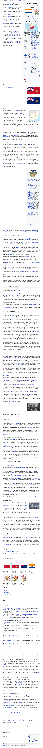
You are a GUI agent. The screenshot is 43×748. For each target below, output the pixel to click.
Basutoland (6, 590)
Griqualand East (31, 206)
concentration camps (30, 394)
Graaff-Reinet (31, 188)
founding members (13, 19)
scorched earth (29, 392)
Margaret (34, 511)
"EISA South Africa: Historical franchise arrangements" (14, 654)
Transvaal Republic (7, 357)
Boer (38, 160)
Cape (6, 10)
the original (36, 611)
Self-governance (27, 64)
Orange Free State (7, 14)
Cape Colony (27, 75)
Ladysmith (16, 384)
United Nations (14, 516)
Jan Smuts (33, 238)
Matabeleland (13, 445)
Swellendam (32, 187)
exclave (38, 526)
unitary (12, 290)
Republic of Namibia (22, 467)
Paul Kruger (17, 364)
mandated (14, 20)
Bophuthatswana (31, 219)
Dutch (36, 5)
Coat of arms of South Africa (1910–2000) (34, 560)
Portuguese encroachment (14, 474)
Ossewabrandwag (35, 242)
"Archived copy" (7, 702)
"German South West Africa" (9, 705)
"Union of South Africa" (8, 617)
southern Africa (5, 318)
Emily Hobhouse (6, 375)
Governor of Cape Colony (15, 295)
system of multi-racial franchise (17, 478)
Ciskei (31, 222)
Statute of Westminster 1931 (13, 35)
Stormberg (30, 385)
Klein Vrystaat (31, 214)
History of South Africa (15, 734)
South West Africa (36, 31)
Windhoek (35, 138)
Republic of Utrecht (31, 204)
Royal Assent (9, 155)
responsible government (7, 443)
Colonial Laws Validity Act (8, 537)
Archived (4, 609)
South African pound (34, 70)
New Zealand (15, 30)
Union (25, 63)
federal (18, 290)
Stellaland (30, 211)
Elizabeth (30, 511)
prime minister (24, 160)
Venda (31, 221)
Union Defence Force (25, 553)
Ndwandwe (30, 186)
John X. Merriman (32, 271)
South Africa (37, 75)
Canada (6, 30)
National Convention (8, 421)
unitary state (17, 110)
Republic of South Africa (13, 7)
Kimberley (20, 384)
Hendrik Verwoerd (35, 57)
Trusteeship (36, 517)
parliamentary (36, 41)
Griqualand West (31, 207)
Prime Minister (26, 55)
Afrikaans (36, 6)
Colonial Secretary (30, 380)
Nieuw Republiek (31, 213)
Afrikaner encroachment (30, 474)
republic (8, 42)
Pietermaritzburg (34, 38)
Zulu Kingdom (31, 195)
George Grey (6, 295)
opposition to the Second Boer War (16, 373)
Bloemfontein (33, 37)
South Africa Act (7, 267)
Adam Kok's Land (31, 196)
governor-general (25, 159)
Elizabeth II (33, 50)
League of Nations (35, 34)
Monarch (25, 46)
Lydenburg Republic (31, 205)
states (35, 169)
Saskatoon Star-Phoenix (7, 648)
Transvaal (12, 10)
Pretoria (32, 36)
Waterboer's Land (31, 194)
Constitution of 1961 (6, 434)
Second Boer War (10, 354)
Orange (14, 484)
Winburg (30, 197)
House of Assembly (35, 60)
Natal (9, 10)
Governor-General (27, 51)
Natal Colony (27, 76)
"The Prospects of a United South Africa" (20, 720)
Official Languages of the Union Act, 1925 (30, 231)
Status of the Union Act (22, 150)
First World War (17, 502)
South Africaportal (33, 224)
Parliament (33, 58)
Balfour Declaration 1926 (25, 537)
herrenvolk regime (36, 44)
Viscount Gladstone (35, 53)
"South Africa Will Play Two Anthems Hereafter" (12, 608)
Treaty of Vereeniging (19, 399)
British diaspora (18, 163)
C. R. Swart (34, 54)
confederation (10, 328)
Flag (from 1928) (28, 14)
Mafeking (25, 384)
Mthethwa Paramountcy (31, 185)
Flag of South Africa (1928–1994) (21, 560)
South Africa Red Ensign (11, 560)
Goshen (31, 212)
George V (33, 47)
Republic (26, 65)
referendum (17, 247)
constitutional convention (19, 421)
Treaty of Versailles (14, 18)
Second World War (13, 242)
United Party (27, 238)
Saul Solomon (29, 337)
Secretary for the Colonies (25, 313)
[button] (5, 6)
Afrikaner (4, 163)
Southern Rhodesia (14, 439)
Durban (37, 421)
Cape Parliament (12, 472)
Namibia (32, 81)
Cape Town (33, 35)
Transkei (30, 218)
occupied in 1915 (35, 32)
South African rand (35, 72)
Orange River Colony (28, 76)
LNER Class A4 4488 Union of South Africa (19, 0)
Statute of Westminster (19, 146)
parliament (14, 114)
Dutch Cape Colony (31, 183)
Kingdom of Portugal (35, 479)
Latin (36, 15)
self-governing (16, 31)
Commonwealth (27, 239)
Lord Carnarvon (33, 313)
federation (5, 112)
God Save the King (30, 18)
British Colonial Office (8, 307)
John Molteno (5, 320)
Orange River (18, 10)
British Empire (11, 32)
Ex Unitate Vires (32, 15)
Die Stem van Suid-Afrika (29, 20)
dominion (4, 32)
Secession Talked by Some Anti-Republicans (12, 646)
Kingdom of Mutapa (31, 180)
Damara (8, 487)
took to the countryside (25, 391)
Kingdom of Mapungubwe (31, 179)
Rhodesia (30, 427)
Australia (9, 30)
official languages (33, 230)
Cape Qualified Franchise (17, 268)
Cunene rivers (20, 484)
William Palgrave (33, 483)
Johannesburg (34, 40)
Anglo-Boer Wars (35, 347)
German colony (20, 496)
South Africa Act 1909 (11, 87)
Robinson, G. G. (7, 720)
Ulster (4, 448)
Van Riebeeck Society (6, 664)
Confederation (13, 315)
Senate (33, 59)
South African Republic (15, 13)
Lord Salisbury (8, 380)
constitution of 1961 (12, 41)
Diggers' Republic (31, 208)
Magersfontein (23, 385)
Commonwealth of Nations (34, 262)
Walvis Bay (12, 491)
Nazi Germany (15, 243)
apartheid (8, 262)
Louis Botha (34, 56)
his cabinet (20, 380)
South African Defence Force (12, 555)
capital (22, 131)
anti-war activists (33, 373)
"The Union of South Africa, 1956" (22, 611)
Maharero (28, 471)
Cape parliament (35, 333)
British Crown (19, 144)
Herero (33, 471)
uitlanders (34, 359)
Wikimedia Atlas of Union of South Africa (11, 712)
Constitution (27, 256)
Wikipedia (15, 743)
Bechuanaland (6, 592)
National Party (9, 241)
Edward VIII (34, 48)
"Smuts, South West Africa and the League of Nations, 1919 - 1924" (24, 695)
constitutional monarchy (35, 42)
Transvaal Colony (28, 77)
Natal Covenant (10, 254)
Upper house (27, 59)
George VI (33, 49)
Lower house (27, 60)
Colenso (18, 385)
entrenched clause (7, 230)
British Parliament (21, 536)
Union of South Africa (30, 217)
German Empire (7, 481)
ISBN (14, 651)
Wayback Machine (36, 646)
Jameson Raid (24, 364)
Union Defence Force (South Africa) (13, 551)
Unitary (32, 41)
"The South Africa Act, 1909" (9, 622)
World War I (9, 16)
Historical (31, 169)
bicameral (9, 114)
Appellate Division (6, 135)
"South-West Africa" (8, 707)
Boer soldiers (9, 391)
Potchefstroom (30, 198)
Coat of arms (37, 14)
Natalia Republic (31, 199)
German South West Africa (28, 79)
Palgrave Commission (11, 465)
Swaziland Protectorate (8, 598)
